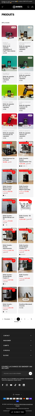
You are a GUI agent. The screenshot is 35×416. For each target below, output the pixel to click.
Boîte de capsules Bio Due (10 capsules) (8, 78)
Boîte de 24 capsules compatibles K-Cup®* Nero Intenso (9, 48)
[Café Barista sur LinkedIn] (24, 385)
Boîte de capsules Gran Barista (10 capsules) (8, 134)
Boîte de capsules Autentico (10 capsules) (24, 47)
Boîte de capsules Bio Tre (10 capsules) (24, 76)
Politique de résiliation (27, 410)
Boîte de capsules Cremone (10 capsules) (24, 107)
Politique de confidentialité (23, 408)
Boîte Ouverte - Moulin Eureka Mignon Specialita (24, 187)
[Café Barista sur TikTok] (15, 385)
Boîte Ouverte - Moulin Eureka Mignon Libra (7, 187)
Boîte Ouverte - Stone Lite (7, 305)
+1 (26, 166)
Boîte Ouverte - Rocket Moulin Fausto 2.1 (7, 276)
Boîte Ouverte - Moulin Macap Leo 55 (8, 217)
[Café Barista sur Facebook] (3, 385)
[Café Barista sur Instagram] (7, 385)
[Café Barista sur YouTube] (11, 385)
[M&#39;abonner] (30, 373)
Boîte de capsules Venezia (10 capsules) (24, 134)
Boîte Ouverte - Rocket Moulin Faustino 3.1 (24, 246)
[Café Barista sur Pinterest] (20, 385)
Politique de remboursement (11, 408)
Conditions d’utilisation (8, 410)
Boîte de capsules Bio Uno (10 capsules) (8, 105)
